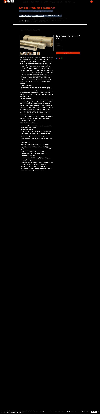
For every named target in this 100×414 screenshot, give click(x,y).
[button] (35, 2)
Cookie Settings (85, 411)
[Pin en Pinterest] (59, 58)
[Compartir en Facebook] (57, 58)
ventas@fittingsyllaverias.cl (31, 16)
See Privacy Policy (20, 412)
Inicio (21, 30)
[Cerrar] (98, 411)
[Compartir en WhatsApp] (62, 58)
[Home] (91, 1)
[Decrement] (57, 48)
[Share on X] (64, 58)
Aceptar (94, 411)
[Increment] (61, 48)
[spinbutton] (59, 48)
